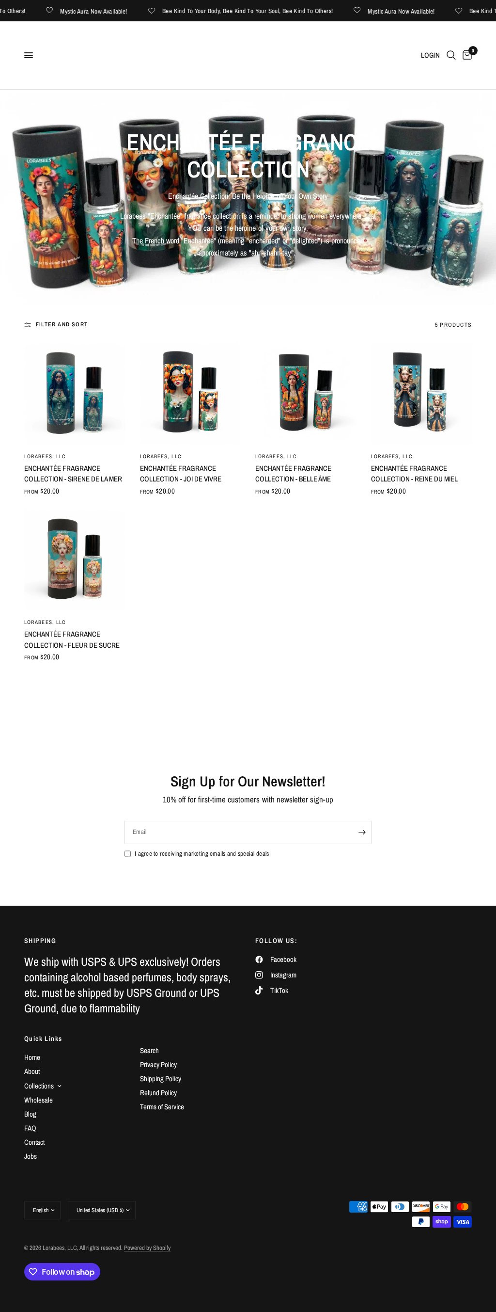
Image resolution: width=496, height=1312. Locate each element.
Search (149, 1050)
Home (30, 104)
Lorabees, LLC (45, 456)
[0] (465, 55)
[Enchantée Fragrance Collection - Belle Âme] (305, 393)
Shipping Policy (160, 1078)
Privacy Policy (158, 1064)
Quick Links (43, 1038)
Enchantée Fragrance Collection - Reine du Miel (414, 473)
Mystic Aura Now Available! (80, 11)
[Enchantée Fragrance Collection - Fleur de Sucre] (74, 559)
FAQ (30, 1128)
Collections (39, 1086)
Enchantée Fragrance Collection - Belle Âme (293, 473)
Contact (34, 1142)
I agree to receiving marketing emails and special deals (202, 853)
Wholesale (38, 1100)
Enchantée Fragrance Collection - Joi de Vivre (180, 473)
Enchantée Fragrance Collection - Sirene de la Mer (73, 473)
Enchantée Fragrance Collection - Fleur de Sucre (72, 639)
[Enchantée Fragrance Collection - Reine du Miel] (421, 393)
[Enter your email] (362, 832)
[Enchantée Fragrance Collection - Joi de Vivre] (190, 393)
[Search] (451, 55)
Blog (30, 1114)
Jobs (30, 1156)
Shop (51, 104)
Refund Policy (158, 1093)
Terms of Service (162, 1107)
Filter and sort (62, 324)
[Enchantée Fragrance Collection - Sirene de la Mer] (74, 393)
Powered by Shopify (147, 1248)
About (32, 1071)
